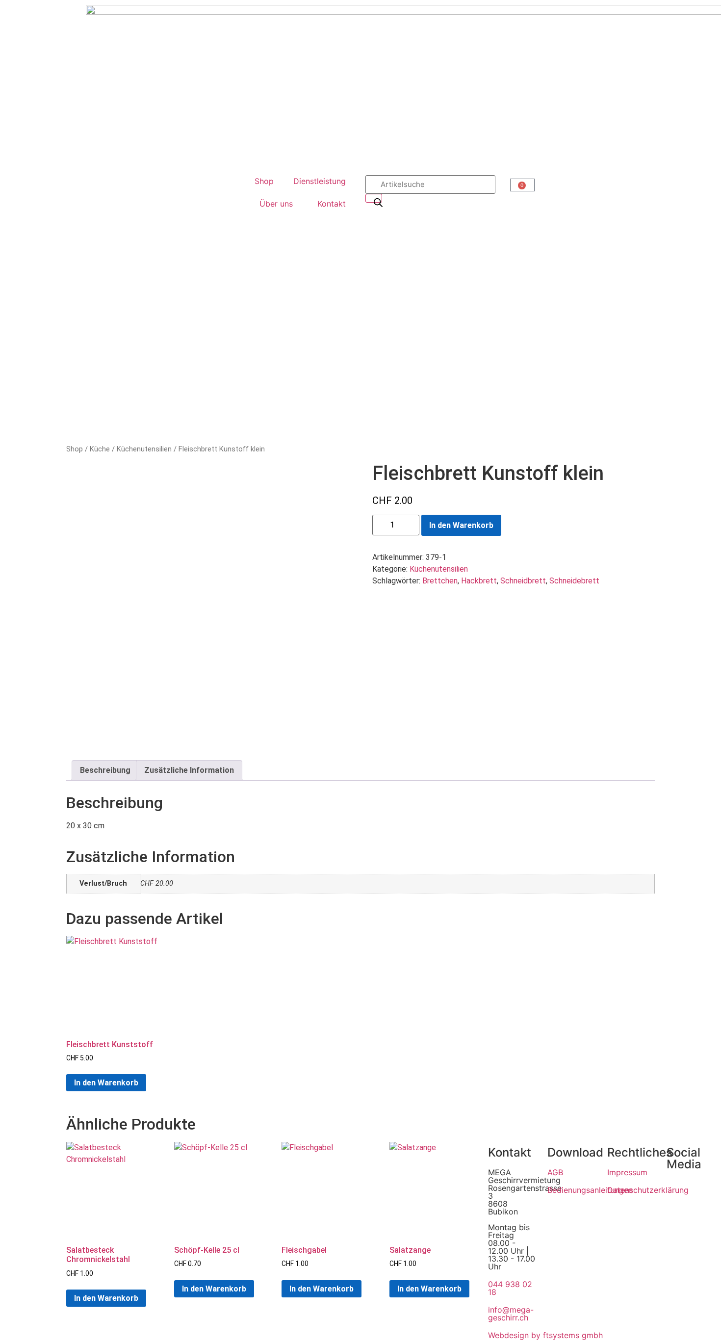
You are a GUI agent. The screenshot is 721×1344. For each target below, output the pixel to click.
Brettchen (440, 580)
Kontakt (331, 204)
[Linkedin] (679, 1220)
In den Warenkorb (461, 525)
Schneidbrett (523, 580)
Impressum (627, 1172)
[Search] (373, 198)
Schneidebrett (574, 580)
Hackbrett (479, 580)
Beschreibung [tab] (105, 770)
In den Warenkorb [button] (106, 1082)
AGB (555, 1172)
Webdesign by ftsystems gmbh (545, 1335)
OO (522, 186)
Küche (100, 449)
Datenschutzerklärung (648, 1190)
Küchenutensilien (144, 449)
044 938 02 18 (510, 1288)
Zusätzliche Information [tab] (189, 770)
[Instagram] (679, 1192)
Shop (264, 181)
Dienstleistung (319, 181)
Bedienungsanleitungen (590, 1190)
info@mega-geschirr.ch (511, 1313)
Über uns (276, 204)
